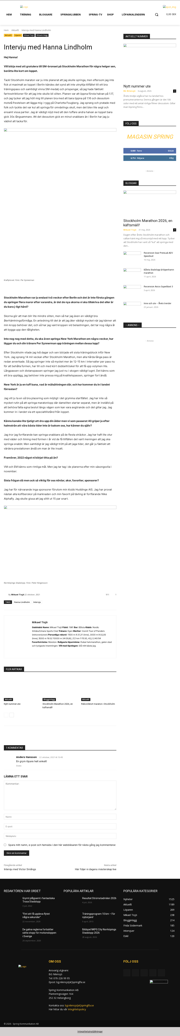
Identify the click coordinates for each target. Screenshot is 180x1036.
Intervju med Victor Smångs (20, 869)
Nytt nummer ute (12, 704)
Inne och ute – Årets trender (157, 303)
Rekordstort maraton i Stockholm (98, 704)
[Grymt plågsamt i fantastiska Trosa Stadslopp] (12, 902)
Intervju (37, 602)
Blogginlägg (49, 699)
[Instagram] (33, 651)
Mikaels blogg (42, 35)
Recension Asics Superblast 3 (158, 286)
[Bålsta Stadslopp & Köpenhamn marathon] (132, 274)
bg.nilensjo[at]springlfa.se (79, 1005)
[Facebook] (135, 972)
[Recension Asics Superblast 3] (132, 291)
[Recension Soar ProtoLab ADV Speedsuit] (132, 257)
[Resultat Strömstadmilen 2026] (71, 902)
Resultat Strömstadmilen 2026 (99, 898)
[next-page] (11, 715)
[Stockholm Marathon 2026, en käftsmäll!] (60, 688)
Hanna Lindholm (22, 602)
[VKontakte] (161, 972)
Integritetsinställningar (90, 1031)
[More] (65, 736)
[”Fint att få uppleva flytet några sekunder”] (12, 917)
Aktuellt (15, 30)
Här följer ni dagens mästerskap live (95, 869)
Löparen (18, 35)
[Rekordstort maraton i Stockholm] (98, 688)
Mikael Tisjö (29, 35)
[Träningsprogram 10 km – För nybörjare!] (71, 917)
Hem (6, 30)
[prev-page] (6, 715)
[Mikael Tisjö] (6, 594)
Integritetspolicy (77, 1009)
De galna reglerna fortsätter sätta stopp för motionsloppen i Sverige (39, 933)
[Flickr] (144, 972)
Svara (18, 765)
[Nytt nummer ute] (21, 688)
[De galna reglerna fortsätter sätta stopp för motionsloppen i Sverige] (12, 933)
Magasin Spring (150, 136)
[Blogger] (126, 972)
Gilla (171, 150)
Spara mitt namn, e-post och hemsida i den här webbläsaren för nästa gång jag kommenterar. (62, 844)
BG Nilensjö (129, 91)
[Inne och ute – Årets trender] (132, 308)
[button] (156, 14)
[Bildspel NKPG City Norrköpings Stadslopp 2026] (71, 933)
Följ (171, 158)
